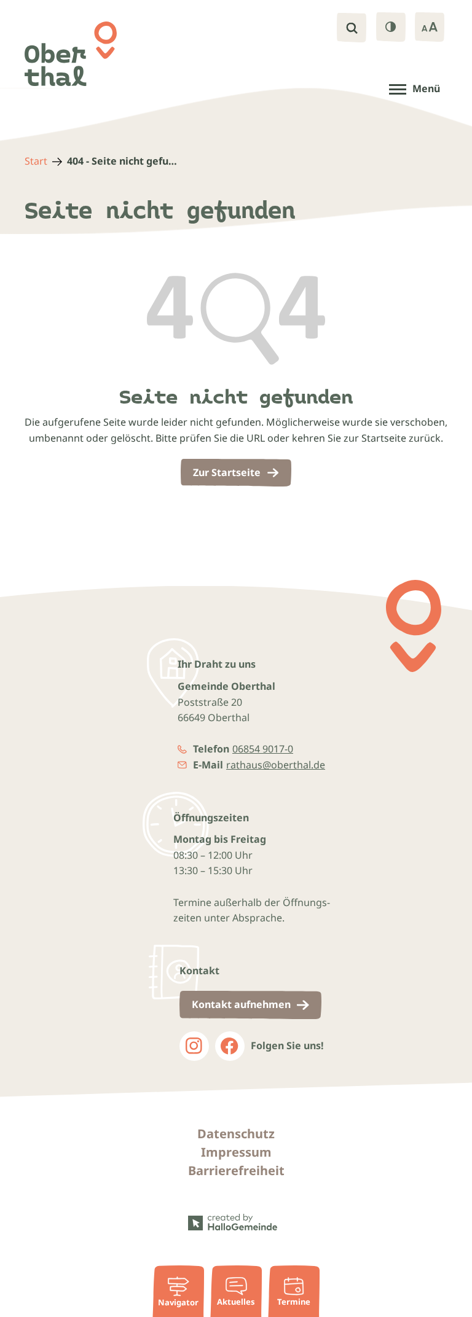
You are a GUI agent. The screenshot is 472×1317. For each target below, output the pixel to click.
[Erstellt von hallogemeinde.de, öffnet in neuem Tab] (236, 1222)
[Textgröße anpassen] (429, 27)
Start (36, 161)
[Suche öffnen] (351, 27)
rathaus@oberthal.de (275, 765)
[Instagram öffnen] (194, 1046)
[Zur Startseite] (71, 53)
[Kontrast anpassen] (391, 27)
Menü (426, 88)
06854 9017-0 (262, 749)
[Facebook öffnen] (230, 1046)
